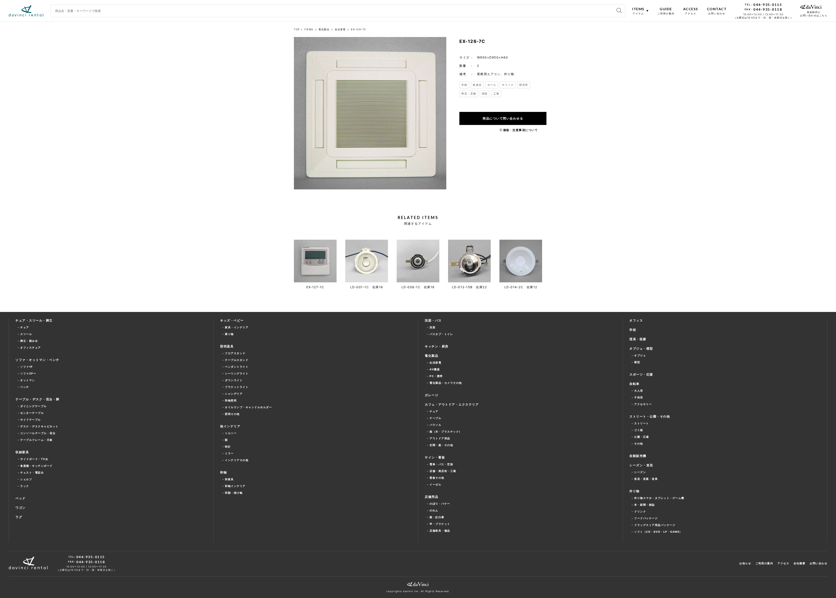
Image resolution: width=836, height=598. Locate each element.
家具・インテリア (236, 327)
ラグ (18, 517)
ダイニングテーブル (33, 406)
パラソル (435, 424)
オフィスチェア (30, 347)
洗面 (432, 327)
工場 (496, 93)
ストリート (641, 423)
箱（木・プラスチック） (446, 431)
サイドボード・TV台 (34, 459)
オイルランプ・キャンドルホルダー (248, 407)
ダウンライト (234, 380)
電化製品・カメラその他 (446, 382)
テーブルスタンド (236, 360)
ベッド (20, 498)
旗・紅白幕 (437, 517)
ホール (491, 84)
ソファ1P (26, 366)
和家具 (229, 479)
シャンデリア (234, 393)
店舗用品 (431, 497)
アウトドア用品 (440, 438)
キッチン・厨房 (436, 346)
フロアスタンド (235, 353)
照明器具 (227, 346)
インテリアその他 (236, 460)
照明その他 (232, 414)
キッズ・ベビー (232, 320)
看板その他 (437, 477)
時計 (228, 446)
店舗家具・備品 (440, 530)
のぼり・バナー (440, 503)
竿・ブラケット (440, 524)
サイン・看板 (435, 457)
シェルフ (26, 479)
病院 (485, 93)
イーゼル (435, 484)
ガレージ (431, 395)
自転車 (634, 384)
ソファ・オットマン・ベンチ (37, 360)
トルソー (231, 433)
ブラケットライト (236, 387)
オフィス (508, 84)
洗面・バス (433, 320)
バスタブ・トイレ (441, 334)
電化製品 (431, 355)
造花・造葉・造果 (646, 478)
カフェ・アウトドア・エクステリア (452, 404)
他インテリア (230, 426)
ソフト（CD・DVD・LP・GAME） (658, 531)
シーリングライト (236, 373)
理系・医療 (637, 339)
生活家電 (435, 362)
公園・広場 (641, 436)
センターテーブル (32, 412)
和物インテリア (235, 486)
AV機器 (435, 369)
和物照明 (231, 400)
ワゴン (20, 507)
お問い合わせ (818, 563)
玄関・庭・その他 (441, 445)
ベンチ (24, 387)
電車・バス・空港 (441, 464)
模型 (637, 362)
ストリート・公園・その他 (649, 416)
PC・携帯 (436, 376)
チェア (24, 327)
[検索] (619, 11)
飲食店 (477, 84)
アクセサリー (643, 404)
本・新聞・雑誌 (644, 504)
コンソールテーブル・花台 (38, 433)
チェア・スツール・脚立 (34, 320)
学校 (464, 84)
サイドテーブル (30, 419)
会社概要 (799, 563)
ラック (24, 486)
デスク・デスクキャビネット (39, 426)
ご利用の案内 (764, 563)
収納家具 (22, 452)
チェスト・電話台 (32, 472)
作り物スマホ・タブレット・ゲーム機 (659, 498)
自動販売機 (637, 456)
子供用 (638, 397)
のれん (434, 510)
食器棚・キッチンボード (36, 465)
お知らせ (745, 563)
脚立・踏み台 (29, 340)
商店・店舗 (468, 93)
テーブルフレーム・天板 (36, 439)
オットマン (27, 380)
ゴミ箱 (638, 430)
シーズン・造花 (641, 465)
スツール (26, 334)
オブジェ (640, 355)
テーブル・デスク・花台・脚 (37, 399)
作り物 (634, 491)
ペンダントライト (236, 366)
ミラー (229, 453)
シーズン (640, 472)
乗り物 (229, 334)
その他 (638, 443)
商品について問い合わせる (503, 118)
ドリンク (640, 511)
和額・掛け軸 (234, 492)
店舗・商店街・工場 (443, 471)
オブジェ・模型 (641, 348)
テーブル (435, 418)
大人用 (638, 390)
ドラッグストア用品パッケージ (654, 525)
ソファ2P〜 (28, 373)
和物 (223, 472)
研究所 (523, 84)
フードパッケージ (646, 518)
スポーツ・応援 (641, 374)
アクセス (783, 563)
